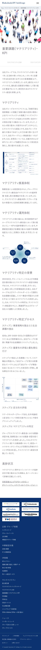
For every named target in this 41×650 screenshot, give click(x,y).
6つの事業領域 (6, 552)
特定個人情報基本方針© (9, 639)
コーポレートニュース (8, 621)
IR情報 (5, 558)
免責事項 (4, 571)
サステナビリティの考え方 (12, 8)
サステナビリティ (9, 580)
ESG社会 (4, 599)
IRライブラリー (6, 561)
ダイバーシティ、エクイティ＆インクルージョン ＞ (20, 485)
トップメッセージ (6, 530)
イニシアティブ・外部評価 (9, 609)
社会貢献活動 (6, 606)
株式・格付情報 (6, 567)
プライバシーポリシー (26, 639)
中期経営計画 (7, 545)
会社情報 (4, 536)
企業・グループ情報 (10, 527)
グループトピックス (7, 628)
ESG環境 (4, 596)
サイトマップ (5, 635)
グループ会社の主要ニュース (10, 624)
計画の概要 (5, 549)
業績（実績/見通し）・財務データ (11, 564)
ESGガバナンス (6, 602)
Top (2, 8)
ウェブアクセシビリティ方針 (30, 635)
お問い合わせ (16, 642)
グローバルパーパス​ (8, 533)
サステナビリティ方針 (8, 590)
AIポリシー (5, 642)
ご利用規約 (16, 635)
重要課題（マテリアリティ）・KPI (11, 593)
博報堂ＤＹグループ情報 (9, 539)
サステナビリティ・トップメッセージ (11, 586)
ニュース (5, 618)
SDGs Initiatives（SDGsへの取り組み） (12, 612)
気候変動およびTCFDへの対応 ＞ (15, 482)
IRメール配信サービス (8, 574)
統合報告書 (5, 583)
